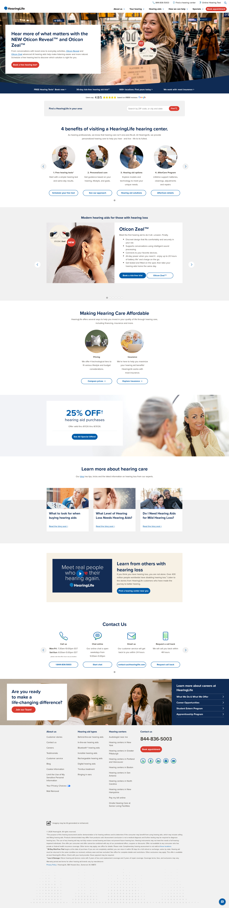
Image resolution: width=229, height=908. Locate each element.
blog (82, 476)
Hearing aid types (87, 731)
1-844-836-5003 (63, 664)
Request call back (165, 664)
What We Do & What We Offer (192, 696)
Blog (49, 763)
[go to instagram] (166, 761)
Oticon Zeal (16, 54)
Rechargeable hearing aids (90, 758)
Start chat (97, 664)
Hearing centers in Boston (121, 767)
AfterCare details (165, 192)
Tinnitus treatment (86, 769)
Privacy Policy (52, 865)
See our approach (97, 192)
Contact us (51, 742)
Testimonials (52, 753)
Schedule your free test (63, 192)
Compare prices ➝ (97, 381)
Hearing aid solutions (131, 192)
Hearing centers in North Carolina (120, 782)
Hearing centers (117, 731)
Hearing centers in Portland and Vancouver (122, 760)
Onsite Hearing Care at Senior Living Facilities (119, 804)
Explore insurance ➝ (132, 381)
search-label (225, 3)
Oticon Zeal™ (160, 275)
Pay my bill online (117, 797)
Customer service (55, 758)
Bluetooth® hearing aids (89, 747)
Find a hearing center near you (133, 590)
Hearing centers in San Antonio (119, 774)
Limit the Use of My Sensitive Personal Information (56, 777)
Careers (50, 747)
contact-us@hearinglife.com (131, 664)
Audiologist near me (118, 736)
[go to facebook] (150, 761)
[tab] (119, 9)
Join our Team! (23, 709)
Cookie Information (55, 769)
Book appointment (216, 9)
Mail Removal (53, 791)
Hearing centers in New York (120, 744)
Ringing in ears (85, 774)
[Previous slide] (44, 166)
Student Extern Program (190, 708)
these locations (165, 846)
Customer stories (54, 736)
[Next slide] (185, 166)
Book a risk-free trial (133, 275)
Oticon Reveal (72, 50)
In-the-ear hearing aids (88, 742)
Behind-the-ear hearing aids (90, 736)
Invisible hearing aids (87, 753)
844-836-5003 (156, 738)
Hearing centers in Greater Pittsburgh (121, 752)
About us (51, 731)
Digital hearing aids (87, 763)
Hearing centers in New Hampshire (120, 791)
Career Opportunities (188, 702)
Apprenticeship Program (190, 714)
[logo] (14, 8)
